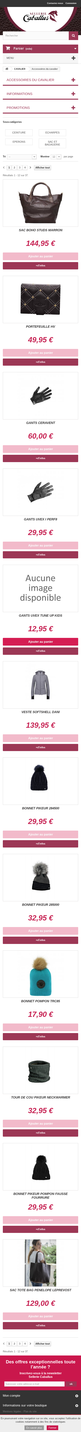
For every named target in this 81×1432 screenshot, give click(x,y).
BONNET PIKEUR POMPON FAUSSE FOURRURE (40, 1195)
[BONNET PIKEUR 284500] (40, 781)
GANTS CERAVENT (40, 423)
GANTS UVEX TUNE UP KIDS (40, 615)
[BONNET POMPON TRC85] (40, 974)
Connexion (71, 3)
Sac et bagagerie (52, 143)
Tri (4, 156)
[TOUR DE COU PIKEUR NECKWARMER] (40, 1070)
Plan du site (30, 1411)
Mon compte (11, 1395)
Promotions (18, 108)
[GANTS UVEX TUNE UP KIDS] (40, 588)
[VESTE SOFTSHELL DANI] (40, 684)
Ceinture (19, 132)
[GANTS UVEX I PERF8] (40, 492)
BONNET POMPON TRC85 (40, 1001)
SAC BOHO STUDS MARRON (40, 230)
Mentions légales (12, 1411)
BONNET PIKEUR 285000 (40, 905)
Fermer (52, 1427)
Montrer (45, 156)
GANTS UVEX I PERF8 (40, 519)
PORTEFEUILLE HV (40, 326)
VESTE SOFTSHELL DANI (40, 712)
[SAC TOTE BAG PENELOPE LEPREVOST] (40, 1262)
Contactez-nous (55, 3)
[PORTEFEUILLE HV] (40, 299)
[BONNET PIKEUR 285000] (40, 877)
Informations (19, 94)
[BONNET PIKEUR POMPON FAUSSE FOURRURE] (40, 1166)
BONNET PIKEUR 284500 (40, 808)
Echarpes (52, 132)
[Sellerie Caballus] (40, 16)
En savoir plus (34, 1427)
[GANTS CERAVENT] (40, 395)
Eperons (19, 141)
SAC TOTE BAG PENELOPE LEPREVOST (40, 1290)
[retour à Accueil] (6, 69)
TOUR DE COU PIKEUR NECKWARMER (40, 1097)
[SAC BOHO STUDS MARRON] (40, 203)
